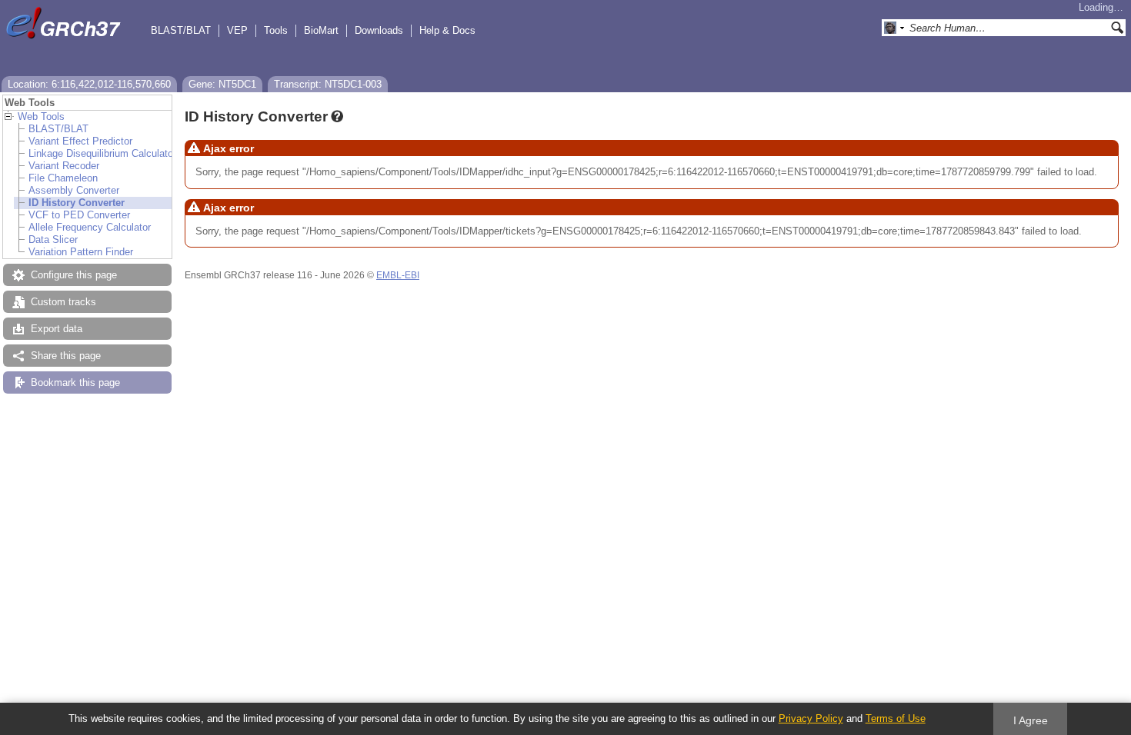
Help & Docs (447, 30)
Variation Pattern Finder (80, 252)
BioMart (321, 30)
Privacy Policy (811, 718)
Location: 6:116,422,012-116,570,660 (89, 84)
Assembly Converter (73, 190)
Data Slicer (53, 239)
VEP (237, 30)
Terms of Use (896, 718)
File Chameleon (63, 178)
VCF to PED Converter (79, 215)
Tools (276, 30)
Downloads (379, 30)
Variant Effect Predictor (80, 141)
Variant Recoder (63, 165)
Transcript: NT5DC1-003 (328, 84)
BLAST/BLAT (181, 30)
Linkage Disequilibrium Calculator (102, 153)
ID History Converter (76, 202)
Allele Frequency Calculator (89, 227)
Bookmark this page (75, 382)
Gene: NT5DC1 (222, 84)
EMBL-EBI (397, 275)
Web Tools (41, 116)
